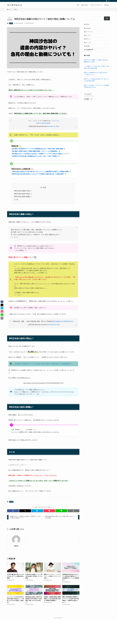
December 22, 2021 (54, 324)
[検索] (109, 1)
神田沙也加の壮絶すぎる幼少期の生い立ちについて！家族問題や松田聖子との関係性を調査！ (41, 171)
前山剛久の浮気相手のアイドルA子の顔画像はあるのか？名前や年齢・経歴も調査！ (38, 148)
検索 (107, 18)
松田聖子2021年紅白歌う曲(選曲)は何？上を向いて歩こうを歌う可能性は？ (36, 156)
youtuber (88, 28)
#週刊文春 (55, 321)
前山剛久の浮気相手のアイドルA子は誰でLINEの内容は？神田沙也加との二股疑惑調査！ (43, 364)
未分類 (11, 23)
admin (16, 546)
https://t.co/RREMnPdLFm (66, 321)
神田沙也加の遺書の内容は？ (23, 191)
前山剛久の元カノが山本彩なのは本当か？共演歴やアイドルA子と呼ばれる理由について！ (40, 153)
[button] (13, 510)
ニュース (88, 42)
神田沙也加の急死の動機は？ (23, 196)
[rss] (106, 1)
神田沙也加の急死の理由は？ (23, 193)
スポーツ (88, 39)
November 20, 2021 (53, 126)
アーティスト (89, 31)
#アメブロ (56, 120)
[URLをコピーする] (73, 510)
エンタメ (88, 35)
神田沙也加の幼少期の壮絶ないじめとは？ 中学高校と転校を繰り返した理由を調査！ (39, 174)
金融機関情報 (89, 49)
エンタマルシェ (14, 5)
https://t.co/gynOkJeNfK (43, 123)
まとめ (16, 199)
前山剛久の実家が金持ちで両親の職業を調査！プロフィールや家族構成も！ (36, 151)
